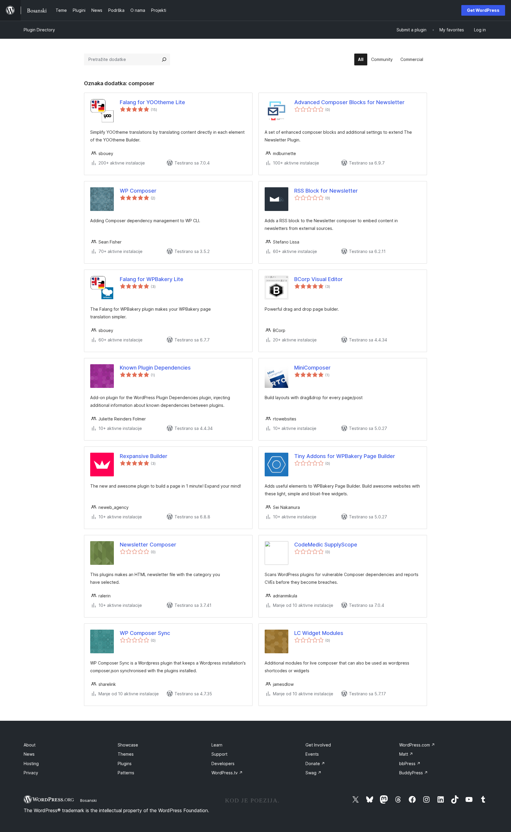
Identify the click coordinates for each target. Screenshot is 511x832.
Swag (313, 772)
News (29, 754)
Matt (406, 754)
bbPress (410, 763)
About (29, 744)
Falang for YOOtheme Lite (152, 102)
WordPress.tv (227, 772)
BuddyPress (413, 772)
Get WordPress (483, 10)
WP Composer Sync (145, 633)
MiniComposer (312, 368)
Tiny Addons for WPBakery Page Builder (344, 456)
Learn (216, 744)
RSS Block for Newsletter (326, 191)
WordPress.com (417, 744)
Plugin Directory (39, 29)
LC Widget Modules (318, 633)
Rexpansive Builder (143, 456)
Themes (126, 754)
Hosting (31, 763)
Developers (223, 763)
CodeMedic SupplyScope (325, 544)
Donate (315, 763)
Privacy (31, 772)
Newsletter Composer (148, 544)
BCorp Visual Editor (318, 279)
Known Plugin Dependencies (155, 368)
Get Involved (318, 744)
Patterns (126, 772)
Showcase (128, 744)
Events (312, 754)
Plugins (125, 763)
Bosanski (88, 800)
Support (219, 754)
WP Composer (138, 191)
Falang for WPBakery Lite (151, 279)
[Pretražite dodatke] (164, 59)
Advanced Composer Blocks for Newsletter (349, 102)
